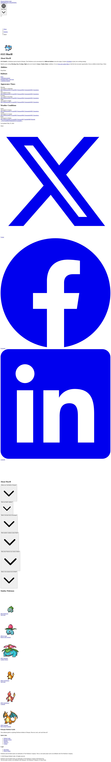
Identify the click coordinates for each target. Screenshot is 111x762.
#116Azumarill (18, 120)
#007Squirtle (25, 119)
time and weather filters (63, 64)
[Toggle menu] (1, 16)
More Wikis (3, 9)
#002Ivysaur (11, 90)
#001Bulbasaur (4, 90)
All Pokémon (11, 120)
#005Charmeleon (34, 90)
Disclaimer (6, 749)
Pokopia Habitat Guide (6, 1)
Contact (5, 743)
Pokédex (14, 2)
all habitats (69, 61)
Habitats (3, 2)
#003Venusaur (18, 90)
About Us (6, 742)
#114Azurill (4, 120)
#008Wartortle (31, 119)
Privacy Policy (7, 751)
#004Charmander (26, 90)
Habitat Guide (7, 738)
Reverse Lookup (8, 2)
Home (5, 29)
